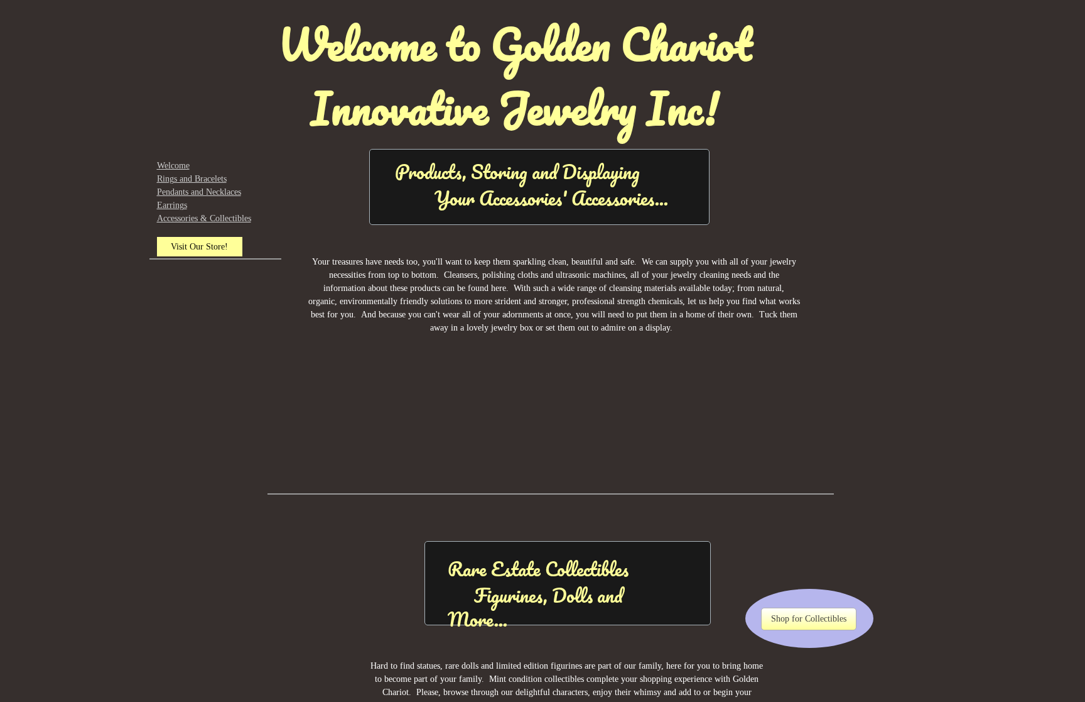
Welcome (173, 165)
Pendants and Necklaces (199, 192)
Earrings (172, 205)
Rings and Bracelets (192, 179)
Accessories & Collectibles (204, 218)
